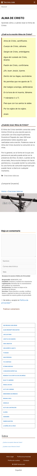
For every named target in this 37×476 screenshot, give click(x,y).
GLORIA (5, 412)
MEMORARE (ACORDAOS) (10, 394)
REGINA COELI (7, 398)
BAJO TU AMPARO (8, 380)
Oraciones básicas (11, 176)
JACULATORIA (7, 334)
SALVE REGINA (7, 357)
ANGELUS (6, 403)
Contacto (26, 460)
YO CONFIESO (7, 362)
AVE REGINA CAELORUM (10, 325)
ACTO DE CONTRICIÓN (9, 407)
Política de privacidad (24, 456)
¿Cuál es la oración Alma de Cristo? (12, 442)
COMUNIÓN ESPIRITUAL (10, 371)
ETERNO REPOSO (8, 366)
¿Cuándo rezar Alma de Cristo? (11, 446)
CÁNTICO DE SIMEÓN (9, 339)
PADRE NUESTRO (8, 421)
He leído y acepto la (14, 301)
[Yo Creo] (8, 2)
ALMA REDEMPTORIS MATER (11, 330)
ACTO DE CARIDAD (8, 389)
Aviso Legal (10, 456)
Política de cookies (14, 460)
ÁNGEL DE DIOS (7, 384)
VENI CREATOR (7, 343)
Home (3, 191)
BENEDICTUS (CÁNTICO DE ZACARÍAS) (14, 375)
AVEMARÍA (6, 416)
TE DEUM (6, 352)
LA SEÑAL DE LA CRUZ (9, 426)
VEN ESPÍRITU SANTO (9, 348)
